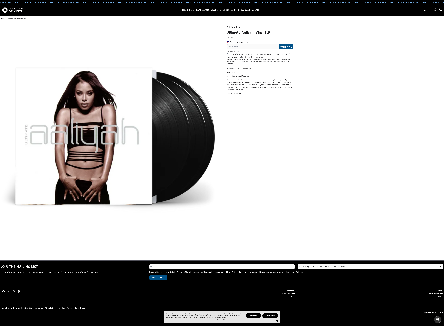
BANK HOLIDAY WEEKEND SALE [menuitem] (245, 10)
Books (440, 290)
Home (3, 19)
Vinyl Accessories (436, 293)
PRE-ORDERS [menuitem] (188, 10)
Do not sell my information (65, 308)
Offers (440, 297)
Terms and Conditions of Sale (23, 308)
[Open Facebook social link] (3, 291)
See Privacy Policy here (295, 272)
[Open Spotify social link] (18, 291)
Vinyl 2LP (237, 93)
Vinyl (293, 297)
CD (294, 300)
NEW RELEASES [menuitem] (202, 10)
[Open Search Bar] (425, 10)
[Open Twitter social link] (8, 291)
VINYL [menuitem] (213, 10)
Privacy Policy (49, 308)
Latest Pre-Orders (288, 293)
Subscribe (158, 277)
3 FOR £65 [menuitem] (225, 10)
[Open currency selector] (430, 9)
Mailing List (290, 290)
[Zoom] (111, 136)
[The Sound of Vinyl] (12, 10)
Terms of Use (39, 308)
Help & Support (6, 308)
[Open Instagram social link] (13, 291)
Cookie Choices (80, 308)
